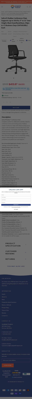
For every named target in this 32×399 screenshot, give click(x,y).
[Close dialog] (31, 188)
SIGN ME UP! (16, 204)
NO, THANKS (16, 209)
